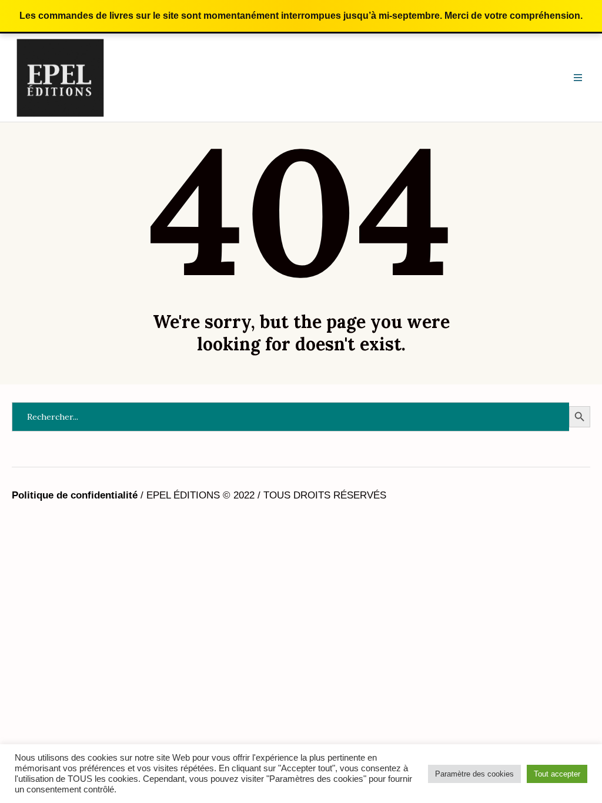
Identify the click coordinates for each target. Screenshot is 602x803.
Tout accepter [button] (557, 773)
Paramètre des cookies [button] (474, 773)
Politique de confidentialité (75, 495)
